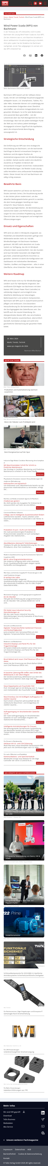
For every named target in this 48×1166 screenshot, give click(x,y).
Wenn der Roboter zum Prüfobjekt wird (19, 422)
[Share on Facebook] (42, 55)
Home (6, 17)
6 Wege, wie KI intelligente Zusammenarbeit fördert (24, 515)
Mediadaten (8, 1123)
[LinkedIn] (43, 1113)
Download (7, 1115)
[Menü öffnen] (45, 3)
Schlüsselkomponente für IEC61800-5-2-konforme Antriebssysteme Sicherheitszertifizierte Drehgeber (24, 974)
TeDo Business (9, 1119)
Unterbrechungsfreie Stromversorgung (19, 1052)
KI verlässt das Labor (12, 577)
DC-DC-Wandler (10, 597)
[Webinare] (43, 1133)
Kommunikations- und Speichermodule (19, 757)
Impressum (7, 1149)
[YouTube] (43, 1127)
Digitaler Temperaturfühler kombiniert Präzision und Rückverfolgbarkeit (22, 629)
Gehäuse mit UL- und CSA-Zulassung (18, 743)
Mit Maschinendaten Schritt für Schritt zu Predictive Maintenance (20, 466)
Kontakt (6, 1158)
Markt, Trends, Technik (16, 17)
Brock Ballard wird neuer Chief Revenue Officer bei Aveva (24, 660)
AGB (29, 1149)
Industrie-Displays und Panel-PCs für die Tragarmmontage (19, 645)
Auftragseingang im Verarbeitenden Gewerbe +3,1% (21, 713)
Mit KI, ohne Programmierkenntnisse (18, 559)
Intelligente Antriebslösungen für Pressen (20, 726)
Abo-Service (8, 1127)
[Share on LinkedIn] (36, 55)
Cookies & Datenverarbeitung (30, 1154)
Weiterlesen (40, 474)
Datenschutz (20, 1149)
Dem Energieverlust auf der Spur (17, 452)
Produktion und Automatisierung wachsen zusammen (21, 391)
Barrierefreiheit (9, 1154)
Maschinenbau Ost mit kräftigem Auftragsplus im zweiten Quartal (23, 698)
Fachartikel (10, 14)
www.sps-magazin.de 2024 (17, 346)
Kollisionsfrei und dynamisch (15, 483)
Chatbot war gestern (12, 501)
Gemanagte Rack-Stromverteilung (17, 1014)
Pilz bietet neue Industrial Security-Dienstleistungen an (17, 611)
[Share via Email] (30, 55)
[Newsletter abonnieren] (43, 1120)
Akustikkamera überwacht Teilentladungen (20, 543)
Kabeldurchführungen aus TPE (16, 1090)
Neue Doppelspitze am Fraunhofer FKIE (19, 686)
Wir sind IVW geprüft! (11, 1112)
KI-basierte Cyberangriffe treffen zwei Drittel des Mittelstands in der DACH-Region (23, 674)
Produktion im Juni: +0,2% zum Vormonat (20, 530)
